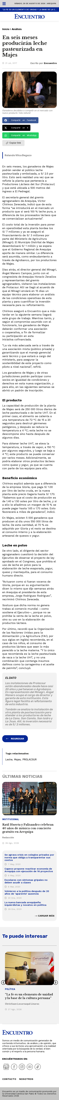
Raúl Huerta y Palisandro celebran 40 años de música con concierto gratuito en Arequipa (28, 828)
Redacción (8, 837)
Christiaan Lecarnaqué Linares (22, 1004)
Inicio (5, 29)
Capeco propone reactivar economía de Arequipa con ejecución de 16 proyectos (29, 870)
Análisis (17, 29)
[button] (20, 120)
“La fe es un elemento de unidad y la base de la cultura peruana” (29, 9)
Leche (8, 759)
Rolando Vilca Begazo (18, 155)
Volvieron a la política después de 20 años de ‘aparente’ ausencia (27, 892)
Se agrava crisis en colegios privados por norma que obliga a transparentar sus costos (29, 857)
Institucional (10, 819)
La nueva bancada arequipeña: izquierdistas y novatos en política (25, 904)
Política (10, 989)
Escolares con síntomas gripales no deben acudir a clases (26, 881)
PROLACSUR (30, 759)
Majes (17, 759)
